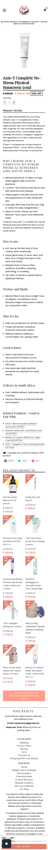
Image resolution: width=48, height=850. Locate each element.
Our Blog (24, 789)
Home (24, 767)
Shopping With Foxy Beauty (24, 758)
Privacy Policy (24, 745)
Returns (24, 748)
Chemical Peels (24, 776)
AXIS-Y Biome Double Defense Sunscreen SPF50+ (21, 425)
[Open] (6, 843)
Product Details (12, 110)
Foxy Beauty (23, 711)
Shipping (24, 742)
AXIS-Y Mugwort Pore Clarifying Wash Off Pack (24, 446)
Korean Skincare (24, 779)
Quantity (7, 98)
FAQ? (24, 752)
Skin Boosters (24, 773)
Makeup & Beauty (24, 782)
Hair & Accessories (24, 786)
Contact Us (24, 755)
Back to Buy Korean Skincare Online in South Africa (24, 696)
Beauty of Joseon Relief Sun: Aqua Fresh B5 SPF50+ (22, 439)
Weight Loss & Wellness (24, 770)
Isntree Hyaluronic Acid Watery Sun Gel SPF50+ (23, 432)
